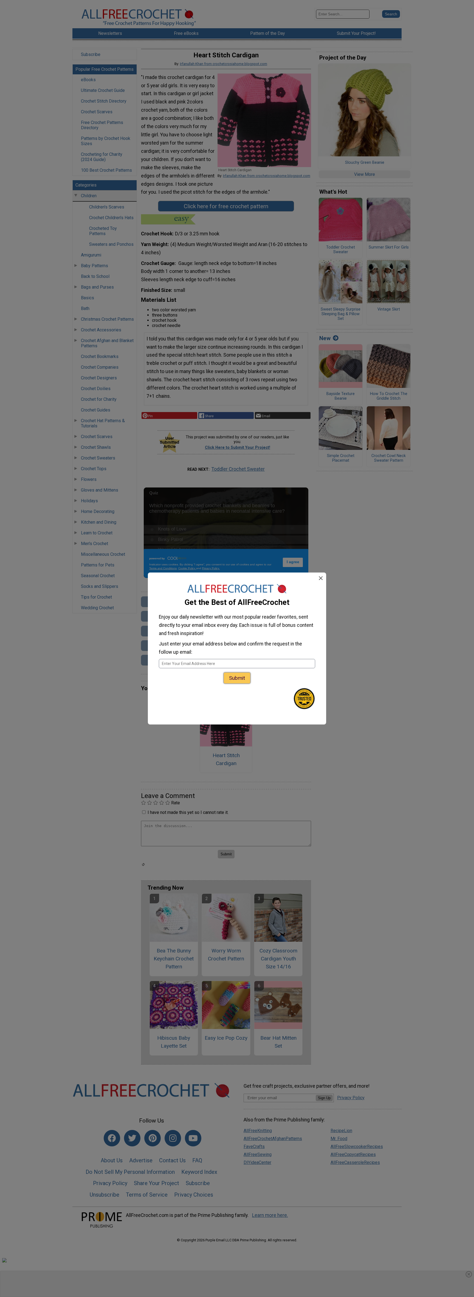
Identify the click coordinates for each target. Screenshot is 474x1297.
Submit (237, 678)
